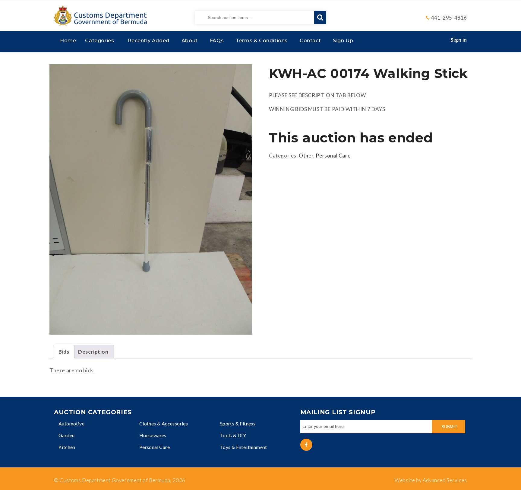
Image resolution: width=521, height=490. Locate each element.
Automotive (71, 423)
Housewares (152, 435)
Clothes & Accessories (163, 423)
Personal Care (333, 155)
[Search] (320, 17)
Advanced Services (445, 480)
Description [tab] (93, 351)
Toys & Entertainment (243, 447)
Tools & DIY (233, 435)
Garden (66, 435)
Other (306, 155)
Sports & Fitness (237, 423)
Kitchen (66, 447)
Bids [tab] (63, 351)
